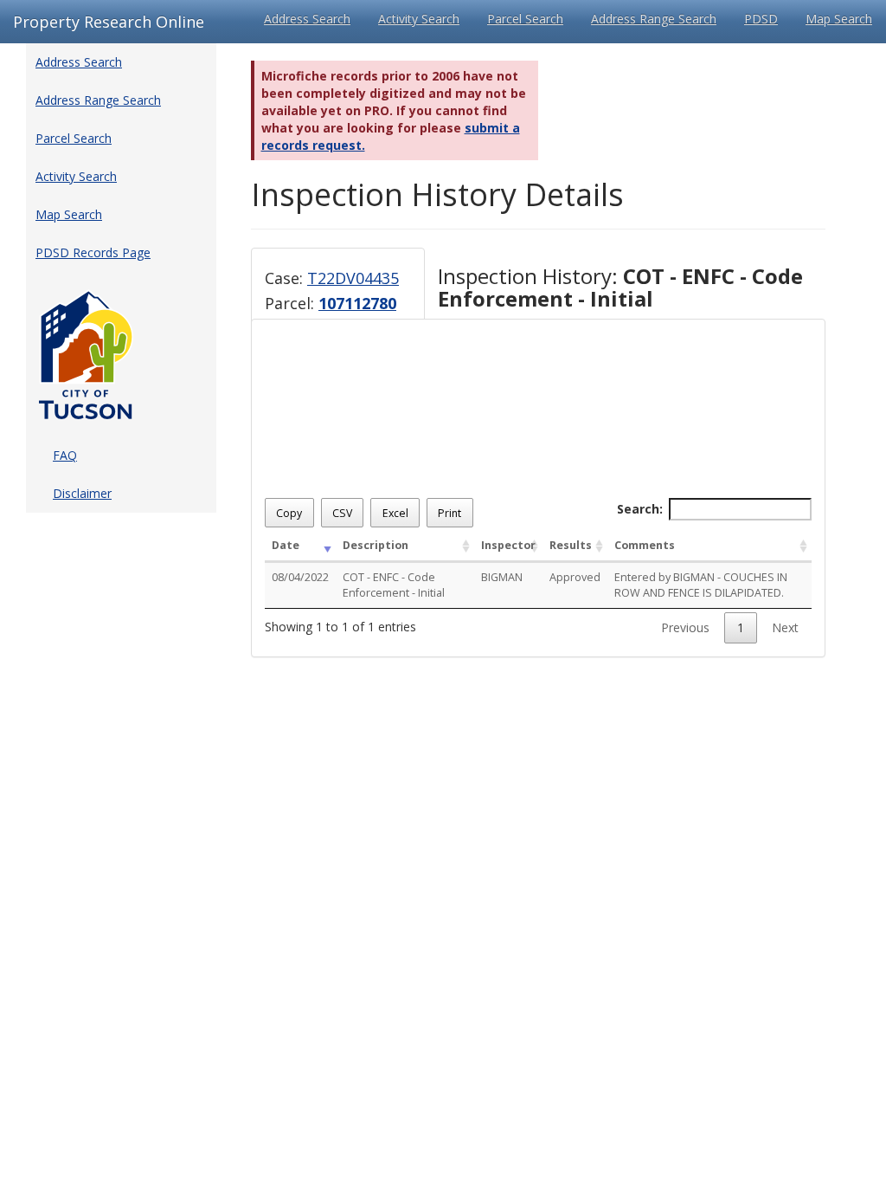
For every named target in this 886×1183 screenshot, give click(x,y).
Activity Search (418, 18)
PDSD (761, 18)
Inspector (508, 545)
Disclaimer (82, 493)
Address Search (307, 18)
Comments (644, 545)
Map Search (839, 18)
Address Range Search (653, 18)
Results (570, 545)
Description (375, 545)
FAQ (65, 455)
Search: (640, 509)
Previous (685, 627)
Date (285, 545)
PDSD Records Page (93, 252)
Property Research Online (108, 21)
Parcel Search (525, 18)
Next (785, 627)
